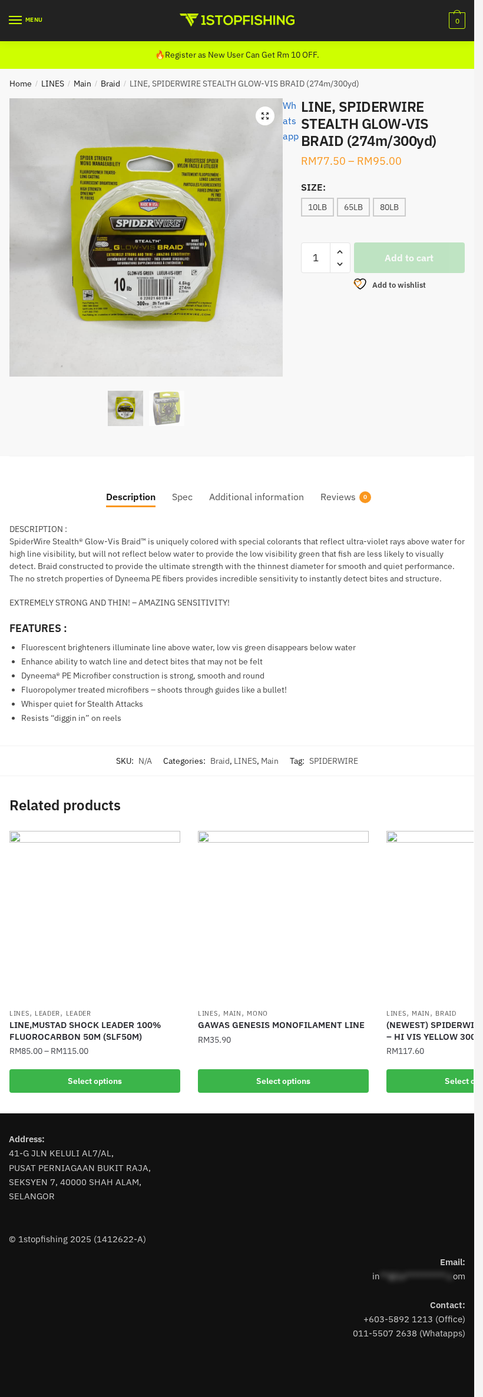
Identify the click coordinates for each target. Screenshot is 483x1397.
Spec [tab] (182, 497)
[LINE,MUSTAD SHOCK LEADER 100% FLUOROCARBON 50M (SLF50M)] (94, 916)
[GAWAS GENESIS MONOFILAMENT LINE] (283, 916)
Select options (95, 1081)
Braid (110, 83)
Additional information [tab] (256, 497)
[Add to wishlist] (165, 845)
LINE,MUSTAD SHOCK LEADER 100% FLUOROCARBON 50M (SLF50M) (85, 1030)
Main (82, 83)
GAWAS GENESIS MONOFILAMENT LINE (281, 1024)
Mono (257, 1013)
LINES (52, 83)
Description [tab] (131, 497)
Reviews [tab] (338, 497)
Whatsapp (291, 120)
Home (20, 83)
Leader (47, 1013)
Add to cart (409, 258)
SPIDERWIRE (333, 761)
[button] (265, 116)
